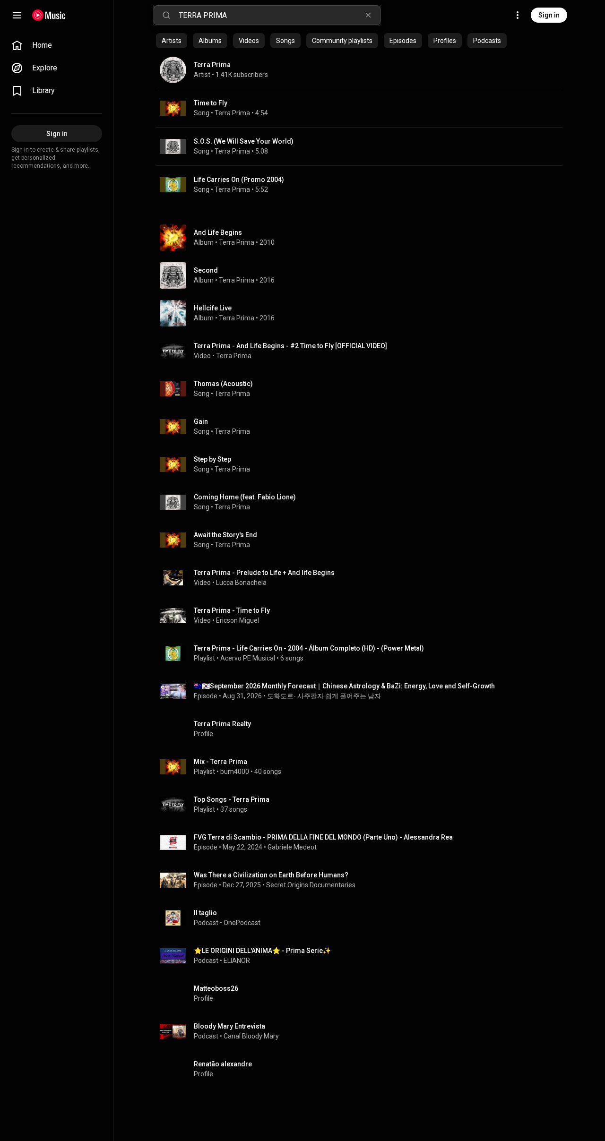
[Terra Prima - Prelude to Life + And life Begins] (363, 578)
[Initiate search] (166, 15)
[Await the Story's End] (363, 540)
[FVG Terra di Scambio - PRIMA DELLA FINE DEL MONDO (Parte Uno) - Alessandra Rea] (363, 842)
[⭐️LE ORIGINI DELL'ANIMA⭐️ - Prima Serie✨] (363, 956)
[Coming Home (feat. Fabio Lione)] (363, 502)
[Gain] (363, 427)
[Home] (49, 15)
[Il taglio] (363, 918)
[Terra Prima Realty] (363, 729)
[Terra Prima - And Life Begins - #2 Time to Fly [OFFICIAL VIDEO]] (363, 351)
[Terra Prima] (359, 70)
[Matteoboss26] (363, 993)
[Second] (363, 275)
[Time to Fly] (359, 108)
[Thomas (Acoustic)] (363, 389)
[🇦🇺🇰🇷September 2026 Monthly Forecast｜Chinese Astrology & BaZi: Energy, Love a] (363, 691)
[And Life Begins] (363, 238)
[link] (57, 45)
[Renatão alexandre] (363, 1069)
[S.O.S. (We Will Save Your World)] (359, 146)
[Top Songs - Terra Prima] (363, 805)
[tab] (171, 40)
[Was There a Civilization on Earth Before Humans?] (363, 880)
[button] (173, 108)
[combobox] (279, 15)
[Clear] (368, 15)
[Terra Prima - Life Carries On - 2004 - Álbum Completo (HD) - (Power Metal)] (363, 653)
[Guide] (17, 15)
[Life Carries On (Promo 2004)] (359, 185)
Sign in (549, 15)
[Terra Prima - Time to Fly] (363, 616)
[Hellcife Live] (363, 313)
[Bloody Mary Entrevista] (363, 1031)
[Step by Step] (363, 464)
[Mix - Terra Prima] (363, 767)
